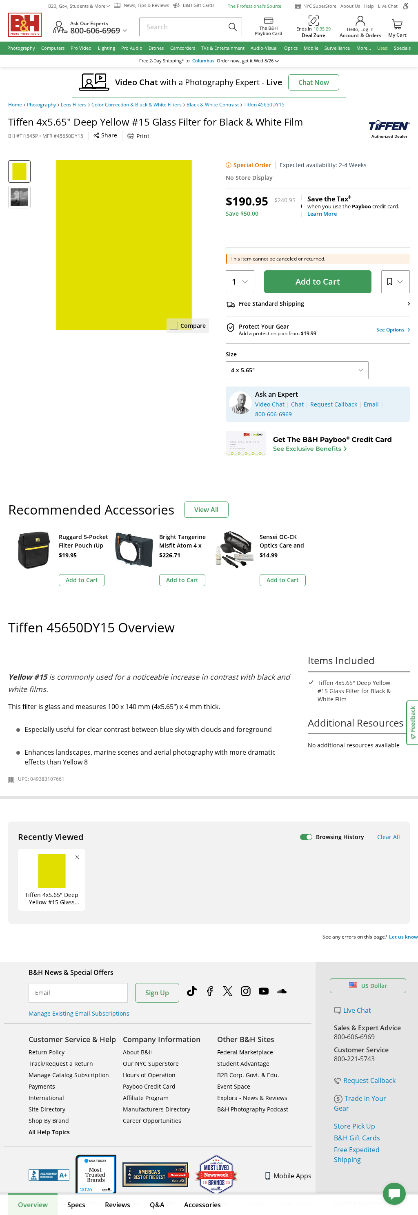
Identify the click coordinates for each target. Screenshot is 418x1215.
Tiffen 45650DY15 (264, 104)
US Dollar (374, 986)
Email (42, 993)
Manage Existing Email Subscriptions (79, 1013)
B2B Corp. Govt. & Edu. (248, 1075)
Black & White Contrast (213, 104)
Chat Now (313, 82)
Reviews (117, 1204)
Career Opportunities (152, 1120)
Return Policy (46, 1052)
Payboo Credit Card (149, 1086)
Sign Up (157, 992)
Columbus (203, 61)
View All (206, 509)
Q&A (157, 1204)
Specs (76, 1204)
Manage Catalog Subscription (69, 1075)
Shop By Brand (49, 1120)
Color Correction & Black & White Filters (136, 104)
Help (369, 6)
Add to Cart (318, 281)
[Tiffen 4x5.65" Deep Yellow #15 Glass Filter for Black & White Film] (124, 245)
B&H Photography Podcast (252, 1109)
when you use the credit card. (353, 206)
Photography (41, 104)
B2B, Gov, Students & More (76, 6)
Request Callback (369, 1080)
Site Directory (47, 1109)
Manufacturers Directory (156, 1109)
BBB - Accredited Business (49, 1175)
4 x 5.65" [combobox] (243, 370)
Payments (42, 1086)
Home (15, 104)
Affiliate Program (146, 1098)
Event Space (233, 1086)
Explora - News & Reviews (252, 1098)
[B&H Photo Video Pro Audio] (28, 25)
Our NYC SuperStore (151, 1063)
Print (142, 136)
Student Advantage (243, 1063)
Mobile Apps (292, 1175)
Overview (33, 1204)
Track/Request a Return (61, 1063)
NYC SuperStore (319, 6)
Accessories (202, 1204)
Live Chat (388, 6)
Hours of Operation (149, 1075)
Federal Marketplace (245, 1052)
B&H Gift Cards (357, 1137)
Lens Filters (74, 104)
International (46, 1098)
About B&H (138, 1052)
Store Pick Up (354, 1126)
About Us (350, 6)
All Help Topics (49, 1132)
